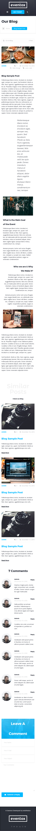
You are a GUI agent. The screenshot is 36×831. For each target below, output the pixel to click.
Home (8, 28)
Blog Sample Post (19, 28)
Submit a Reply (13, 795)
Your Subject (8, 758)
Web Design (16, 68)
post (27, 68)
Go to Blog (9, 40)
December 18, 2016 (28, 66)
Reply (32, 580)
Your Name (7, 742)
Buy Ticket (18, 12)
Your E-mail (7, 750)
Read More (5, 453)
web (30, 68)
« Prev (31, 40)
